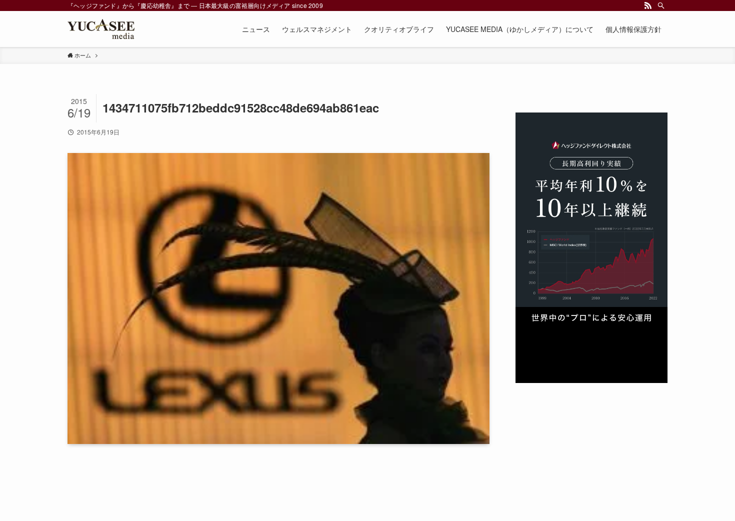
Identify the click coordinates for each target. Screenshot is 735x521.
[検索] (661, 5)
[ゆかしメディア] (101, 29)
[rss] (648, 5)
